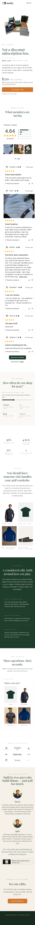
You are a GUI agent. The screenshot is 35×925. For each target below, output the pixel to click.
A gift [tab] (26, 60)
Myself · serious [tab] (18, 60)
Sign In (28, 3)
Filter (19, 159)
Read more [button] (23, 277)
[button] (25, 130)
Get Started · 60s (17, 89)
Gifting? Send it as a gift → (10, 94)
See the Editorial (17, 901)
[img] (18, 167)
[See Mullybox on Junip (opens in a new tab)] (22, 362)
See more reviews (17, 357)
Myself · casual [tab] (6, 60)
